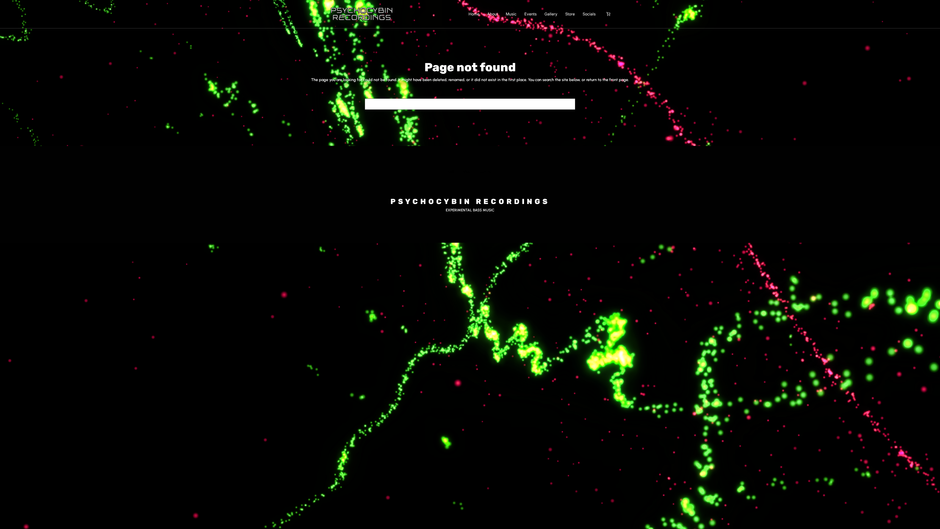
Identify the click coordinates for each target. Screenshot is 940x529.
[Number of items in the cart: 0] (608, 14)
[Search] (568, 104)
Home (474, 14)
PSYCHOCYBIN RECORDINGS (470, 201)
